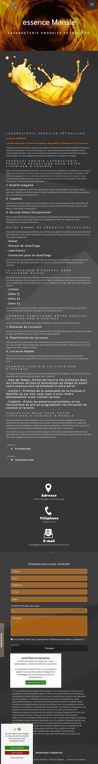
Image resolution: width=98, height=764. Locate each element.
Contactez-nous (24, 460)
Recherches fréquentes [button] (49, 752)
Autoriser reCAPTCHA (36, 682)
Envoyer (49, 648)
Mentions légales (56, 759)
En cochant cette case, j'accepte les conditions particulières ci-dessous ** (49, 639)
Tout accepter (17, 747)
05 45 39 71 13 (49, 522)
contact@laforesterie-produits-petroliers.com (49, 545)
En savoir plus (23, 448)
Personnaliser (17, 757)
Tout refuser (17, 752)
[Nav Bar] (91, 4)
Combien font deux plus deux (25, 606)
